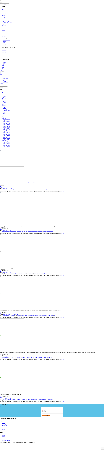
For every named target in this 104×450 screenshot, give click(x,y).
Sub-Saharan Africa (4, 117)
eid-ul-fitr (18, 231)
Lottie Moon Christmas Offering (7, 22)
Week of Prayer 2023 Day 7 (6, 131)
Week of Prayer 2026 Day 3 (6, 143)
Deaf (2, 99)
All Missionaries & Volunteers (7, 110)
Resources (3, 65)
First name (44, 408)
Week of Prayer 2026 (4, 140)
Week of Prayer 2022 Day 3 (6, 121)
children (3, 315)
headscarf (19, 273)
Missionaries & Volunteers (5, 109)
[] (1, 3)
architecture (3, 231)
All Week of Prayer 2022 (6, 119)
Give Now (1, 70)
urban (50, 231)
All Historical (5, 106)
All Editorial (4, 101)
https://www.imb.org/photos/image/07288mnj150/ (31, 266)
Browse (4, 80)
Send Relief (4, 23)
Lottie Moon (4, 108)
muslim (39, 231)
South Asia (3, 116)
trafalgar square (47, 231)
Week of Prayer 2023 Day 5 (6, 130)
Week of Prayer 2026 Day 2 (6, 142)
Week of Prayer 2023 (4, 125)
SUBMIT (46, 415)
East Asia (3, 100)
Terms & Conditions (5, 78)
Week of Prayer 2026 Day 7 (6, 146)
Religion (3, 115)
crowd (11, 231)
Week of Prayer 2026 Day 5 (6, 144)
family (24, 231)
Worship (3, 147)
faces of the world (19, 315)
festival (26, 231)
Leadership (4, 102)
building (6, 231)
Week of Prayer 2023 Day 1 (6, 127)
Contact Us (3, 436)
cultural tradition (14, 231)
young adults (51, 399)
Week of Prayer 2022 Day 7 (6, 124)
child (8, 231)
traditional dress (41, 273)
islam (32, 231)
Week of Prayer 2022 (4, 118)
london (34, 231)
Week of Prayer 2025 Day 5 (6, 137)
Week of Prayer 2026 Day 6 (6, 145)
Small (0, 186)
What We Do (3, 4)
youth (52, 231)
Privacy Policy (3, 435)
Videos (2, 92)
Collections (4, 81)
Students (4, 112)
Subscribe (1, 406)
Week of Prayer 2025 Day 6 (6, 138)
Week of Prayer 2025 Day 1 (6, 134)
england (20, 231)
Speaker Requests (4, 430)
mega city (36, 231)
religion (44, 231)
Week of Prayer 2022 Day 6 (6, 123)
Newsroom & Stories (4, 424)
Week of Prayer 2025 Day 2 (6, 135)
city (9, 231)
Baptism (3, 97)
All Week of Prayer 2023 (6, 126)
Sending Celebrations (6, 103)
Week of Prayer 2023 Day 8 (6, 132)
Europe (2, 104)
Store (4, 24)
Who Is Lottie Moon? (4, 425)
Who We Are (3, 25)
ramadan (41, 231)
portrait (37, 315)
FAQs (2, 434)
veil (48, 399)
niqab (29, 399)
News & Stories (4, 64)
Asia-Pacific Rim (4, 96)
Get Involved (3, 429)
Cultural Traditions (4, 98)
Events (4, 42)
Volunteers (4, 113)
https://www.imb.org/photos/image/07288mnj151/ (31, 182)
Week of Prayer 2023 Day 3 (6, 128)
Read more (62, 191)
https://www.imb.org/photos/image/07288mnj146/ (31, 224)
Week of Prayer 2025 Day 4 (6, 136)
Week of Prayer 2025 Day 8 (6, 139)
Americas (3, 95)
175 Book (4, 107)
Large (1, 355)
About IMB (3, 423)
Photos (2, 76)
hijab (28, 231)
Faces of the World (4, 105)
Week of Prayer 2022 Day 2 (6, 120)
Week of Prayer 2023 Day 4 (6, 129)
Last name (44, 410)
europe (22, 231)
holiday (30, 231)
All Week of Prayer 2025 (6, 133)
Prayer (2, 114)
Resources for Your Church (6, 21)
